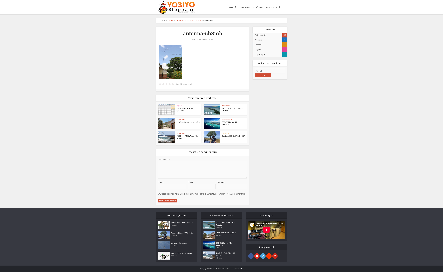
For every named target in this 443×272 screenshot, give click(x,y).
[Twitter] (263, 256)
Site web (220, 182)
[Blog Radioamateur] (176, 7)
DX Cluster (258, 7)
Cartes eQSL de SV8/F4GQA (233, 136)
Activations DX (227, 106)
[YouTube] (257, 256)
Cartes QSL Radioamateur (181, 253)
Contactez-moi (273, 7)
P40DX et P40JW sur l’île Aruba (226, 254)
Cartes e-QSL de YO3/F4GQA (182, 222)
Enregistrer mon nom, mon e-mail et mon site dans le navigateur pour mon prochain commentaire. (202, 194)
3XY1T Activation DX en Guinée (226, 223)
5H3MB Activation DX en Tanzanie (188, 20)
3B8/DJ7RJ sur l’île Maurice (224, 244)
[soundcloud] (269, 256)
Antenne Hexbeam (179, 243)
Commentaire (164, 159)
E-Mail (191, 182)
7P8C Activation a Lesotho (188, 122)
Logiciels (179, 106)
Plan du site (239, 269)
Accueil (232, 7)
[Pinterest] (275, 256)
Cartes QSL (226, 133)
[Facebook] (251, 256)
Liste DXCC (244, 7)
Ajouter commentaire (199, 40)
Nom (161, 182)
